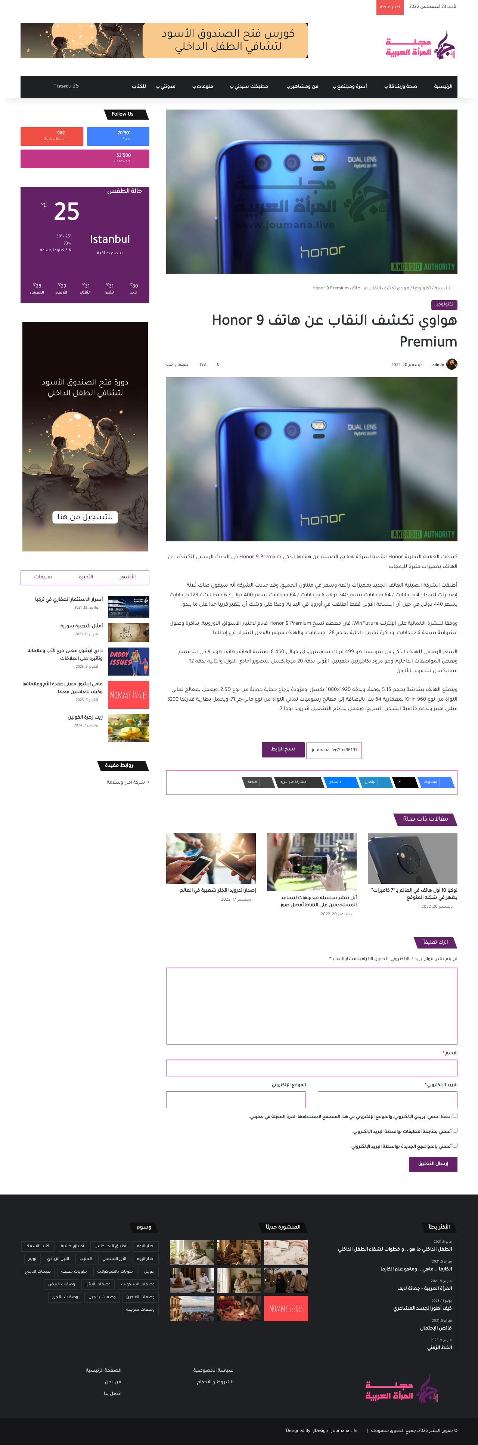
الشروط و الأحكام (215, 1382)
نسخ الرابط (283, 749)
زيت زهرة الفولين (85, 717)
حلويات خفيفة (74, 1272)
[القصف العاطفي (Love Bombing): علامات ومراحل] (239, 1308)
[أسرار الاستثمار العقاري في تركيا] (128, 607)
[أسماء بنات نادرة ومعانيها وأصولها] (286, 1252)
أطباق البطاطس (110, 1246)
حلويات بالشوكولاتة (115, 1272)
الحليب (86, 1259)
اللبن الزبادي (58, 1259)
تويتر (32, 1259)
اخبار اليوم (146, 1259)
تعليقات (43, 577)
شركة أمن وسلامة (126, 782)
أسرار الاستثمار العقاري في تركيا (69, 600)
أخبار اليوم (146, 1246)
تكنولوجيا (422, 288)
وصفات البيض (61, 1284)
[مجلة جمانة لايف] (420, 45)
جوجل (149, 1272)
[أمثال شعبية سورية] (128, 632)
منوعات (205, 87)
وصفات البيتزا (98, 1284)
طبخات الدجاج (38, 1272)
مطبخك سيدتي (252, 87)
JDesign (321, 1431)
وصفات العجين (140, 1297)
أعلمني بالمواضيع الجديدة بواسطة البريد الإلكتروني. (400, 1147)
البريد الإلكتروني (441, 1085)
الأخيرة (86, 577)
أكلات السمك (37, 1246)
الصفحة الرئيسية (103, 1371)
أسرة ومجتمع (352, 87)
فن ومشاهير (305, 87)
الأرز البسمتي (114, 1259)
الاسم (450, 1053)
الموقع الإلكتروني (289, 1085)
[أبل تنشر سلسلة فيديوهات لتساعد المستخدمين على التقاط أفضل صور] (312, 862)
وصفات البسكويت (138, 1284)
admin (438, 365)
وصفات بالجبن (102, 1297)
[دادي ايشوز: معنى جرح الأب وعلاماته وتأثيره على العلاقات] (128, 662)
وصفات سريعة (140, 1310)
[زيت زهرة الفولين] (128, 728)
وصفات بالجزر (65, 1297)
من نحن (113, 1382)
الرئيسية (443, 87)
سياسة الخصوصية (213, 1371)
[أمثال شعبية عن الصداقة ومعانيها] (239, 1252)
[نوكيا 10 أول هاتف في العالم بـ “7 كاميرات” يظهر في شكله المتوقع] (412, 858)
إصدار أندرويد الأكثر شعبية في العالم (218, 891)
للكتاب (139, 87)
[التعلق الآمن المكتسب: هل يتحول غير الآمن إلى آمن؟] (192, 1252)
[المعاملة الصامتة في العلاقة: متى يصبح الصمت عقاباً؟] (192, 1280)
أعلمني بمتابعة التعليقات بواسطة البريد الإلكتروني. (401, 1132)
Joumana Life (344, 1431)
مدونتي (169, 87)
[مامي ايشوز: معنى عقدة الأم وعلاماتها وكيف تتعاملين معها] (128, 695)
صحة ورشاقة (403, 87)
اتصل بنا (112, 1394)
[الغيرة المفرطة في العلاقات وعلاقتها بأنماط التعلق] (286, 1280)
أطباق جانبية (72, 1246)
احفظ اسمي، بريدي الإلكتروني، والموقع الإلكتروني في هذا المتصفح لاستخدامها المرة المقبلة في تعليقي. (350, 1117)
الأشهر (128, 577)
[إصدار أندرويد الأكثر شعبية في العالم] (211, 858)
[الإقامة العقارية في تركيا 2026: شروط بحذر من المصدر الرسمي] (192, 1308)
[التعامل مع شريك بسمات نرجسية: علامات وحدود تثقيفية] (239, 1280)
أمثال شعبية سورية (81, 626)
